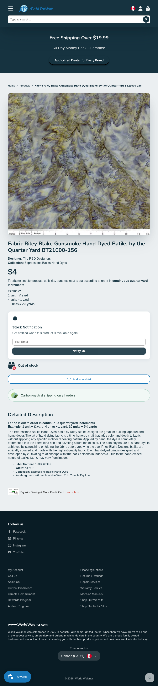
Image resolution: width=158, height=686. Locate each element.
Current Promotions (20, 588)
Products (24, 85)
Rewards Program (19, 600)
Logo (36, 8)
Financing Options (91, 570)
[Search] (146, 19)
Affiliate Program (18, 606)
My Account (15, 570)
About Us (14, 581)
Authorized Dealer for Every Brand (79, 60)
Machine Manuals (91, 594)
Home (11, 85)
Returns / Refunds (91, 575)
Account (140, 8)
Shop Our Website (91, 600)
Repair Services (90, 581)
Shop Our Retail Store (94, 606)
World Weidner (84, 678)
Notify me (79, 351)
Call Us (12, 575)
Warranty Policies (91, 588)
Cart (147, 8)
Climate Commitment (21, 594)
